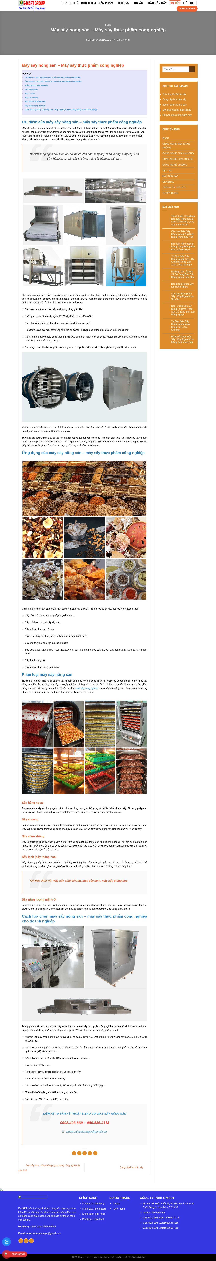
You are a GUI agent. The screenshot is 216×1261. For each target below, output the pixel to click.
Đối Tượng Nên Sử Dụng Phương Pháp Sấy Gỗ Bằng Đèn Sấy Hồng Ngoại (183, 310)
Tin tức (116, 1203)
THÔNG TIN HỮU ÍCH (174, 187)
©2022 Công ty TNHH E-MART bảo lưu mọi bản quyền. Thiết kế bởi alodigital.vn (108, 1257)
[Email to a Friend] (84, 1153)
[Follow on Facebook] (20, 1240)
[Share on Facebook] (74, 1153)
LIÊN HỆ (188, 2)
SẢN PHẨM (105, 2)
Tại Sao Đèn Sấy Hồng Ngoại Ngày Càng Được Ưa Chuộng (180, 325)
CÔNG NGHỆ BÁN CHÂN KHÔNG (176, 146)
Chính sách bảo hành (93, 1219)
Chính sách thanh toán (94, 1208)
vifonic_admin (122, 40)
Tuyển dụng (119, 1208)
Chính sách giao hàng (93, 1214)
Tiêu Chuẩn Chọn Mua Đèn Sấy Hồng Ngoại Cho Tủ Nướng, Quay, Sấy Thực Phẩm (183, 220)
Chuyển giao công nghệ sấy (177, 115)
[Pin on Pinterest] (89, 1153)
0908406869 (158, 1212)
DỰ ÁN (138, 2)
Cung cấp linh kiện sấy (132, 1167)
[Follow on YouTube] (31, 1240)
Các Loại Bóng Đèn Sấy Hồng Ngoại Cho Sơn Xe (182, 296)
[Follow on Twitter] (26, 1240)
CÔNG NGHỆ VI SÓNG (174, 164)
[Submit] (192, 69)
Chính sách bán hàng (93, 1203)
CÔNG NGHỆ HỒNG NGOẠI (177, 159)
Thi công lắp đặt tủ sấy (174, 94)
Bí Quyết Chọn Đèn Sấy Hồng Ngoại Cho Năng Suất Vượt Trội (182, 339)
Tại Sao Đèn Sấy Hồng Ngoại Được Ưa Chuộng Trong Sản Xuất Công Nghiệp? (183, 260)
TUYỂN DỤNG (170, 193)
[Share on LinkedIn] (95, 1153)
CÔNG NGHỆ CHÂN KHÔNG (178, 153)
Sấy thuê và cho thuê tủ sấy (176, 110)
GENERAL (168, 182)
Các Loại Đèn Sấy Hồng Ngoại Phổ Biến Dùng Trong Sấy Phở (182, 234)
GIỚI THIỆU (88, 2)
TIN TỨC (174, 2)
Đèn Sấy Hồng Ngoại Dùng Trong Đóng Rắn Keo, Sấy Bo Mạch (183, 246)
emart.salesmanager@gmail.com (43, 1233)
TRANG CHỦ (70, 2)
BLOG (108, 25)
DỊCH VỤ (123, 2)
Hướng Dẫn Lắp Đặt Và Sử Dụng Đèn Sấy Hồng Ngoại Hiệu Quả (182, 274)
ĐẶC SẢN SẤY (157, 2)
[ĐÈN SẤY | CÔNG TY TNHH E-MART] (31, 5)
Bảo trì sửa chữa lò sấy (174, 104)
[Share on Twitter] (79, 1153)
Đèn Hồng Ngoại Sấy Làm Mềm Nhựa (182, 285)
